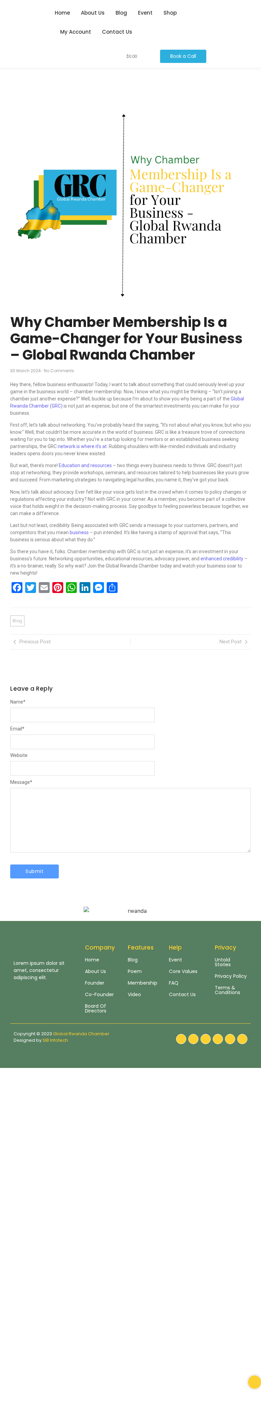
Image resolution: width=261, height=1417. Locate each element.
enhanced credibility (222, 558)
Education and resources (85, 465)
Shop (170, 12)
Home (62, 12)
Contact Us (117, 31)
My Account (75, 31)
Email (17, 728)
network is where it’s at (82, 446)
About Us (93, 12)
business (79, 532)
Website (19, 755)
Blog (121, 12)
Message (21, 782)
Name (17, 701)
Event (145, 12)
